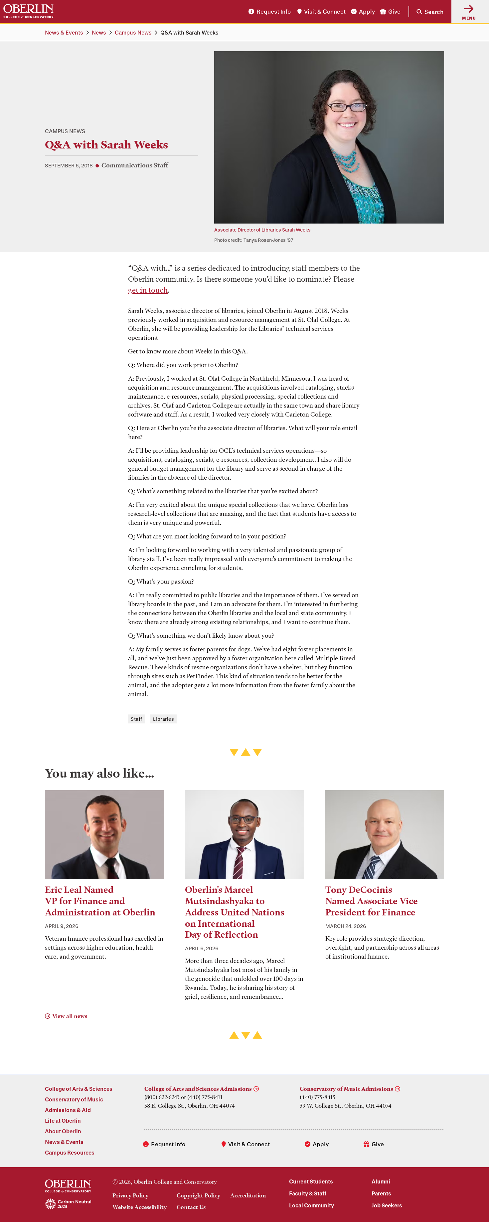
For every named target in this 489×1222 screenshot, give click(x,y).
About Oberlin (63, 1131)
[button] (426, 11)
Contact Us (191, 1207)
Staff (136, 719)
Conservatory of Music (74, 1099)
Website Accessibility (139, 1207)
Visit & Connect (325, 11)
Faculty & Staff (307, 1193)
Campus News (133, 32)
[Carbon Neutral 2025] (68, 1204)
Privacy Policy (130, 1195)
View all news (69, 1016)
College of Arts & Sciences (78, 1088)
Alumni (381, 1181)
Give (394, 11)
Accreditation (248, 1195)
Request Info (273, 11)
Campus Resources (69, 1152)
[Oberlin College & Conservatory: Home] (28, 11)
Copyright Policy (198, 1195)
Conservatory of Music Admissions (346, 1088)
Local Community (311, 1205)
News (99, 32)
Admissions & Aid (68, 1110)
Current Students (311, 1181)
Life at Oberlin (63, 1120)
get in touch (148, 290)
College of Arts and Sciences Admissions (198, 1088)
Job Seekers (387, 1205)
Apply (367, 11)
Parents (381, 1193)
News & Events (64, 32)
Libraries (163, 719)
